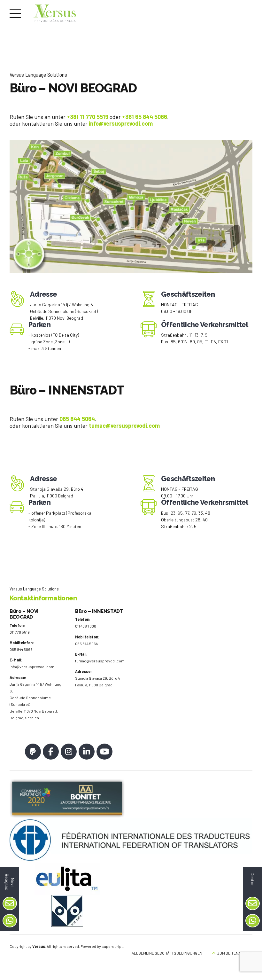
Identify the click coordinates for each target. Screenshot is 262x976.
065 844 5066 (21, 649)
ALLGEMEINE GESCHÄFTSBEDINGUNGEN (167, 953)
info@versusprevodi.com (32, 666)
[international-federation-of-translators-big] (131, 840)
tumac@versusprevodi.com (100, 661)
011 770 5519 (20, 632)
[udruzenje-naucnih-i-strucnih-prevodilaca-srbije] (67, 911)
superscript (112, 946)
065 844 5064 (77, 418)
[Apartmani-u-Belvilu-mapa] (131, 206)
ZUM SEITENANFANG (234, 953)
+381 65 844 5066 (144, 116)
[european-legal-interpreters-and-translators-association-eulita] (67, 879)
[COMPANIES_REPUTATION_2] (67, 798)
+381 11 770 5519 (87, 116)
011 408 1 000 (85, 626)
